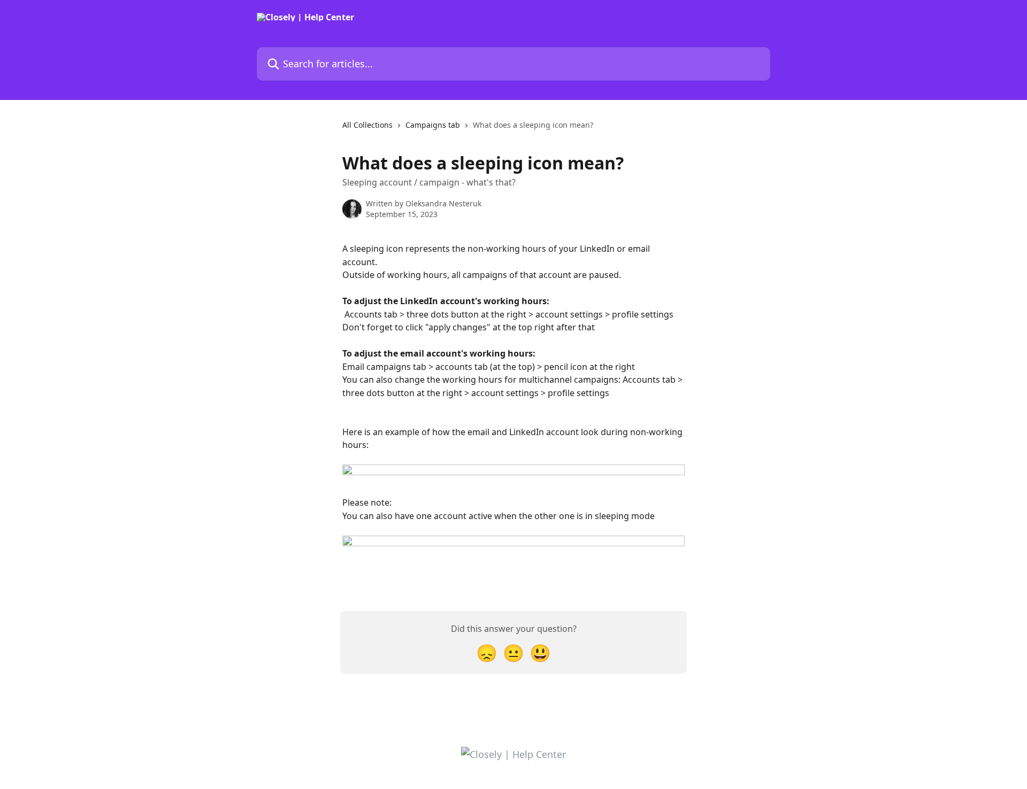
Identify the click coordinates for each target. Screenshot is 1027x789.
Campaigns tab (432, 125)
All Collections (367, 125)
